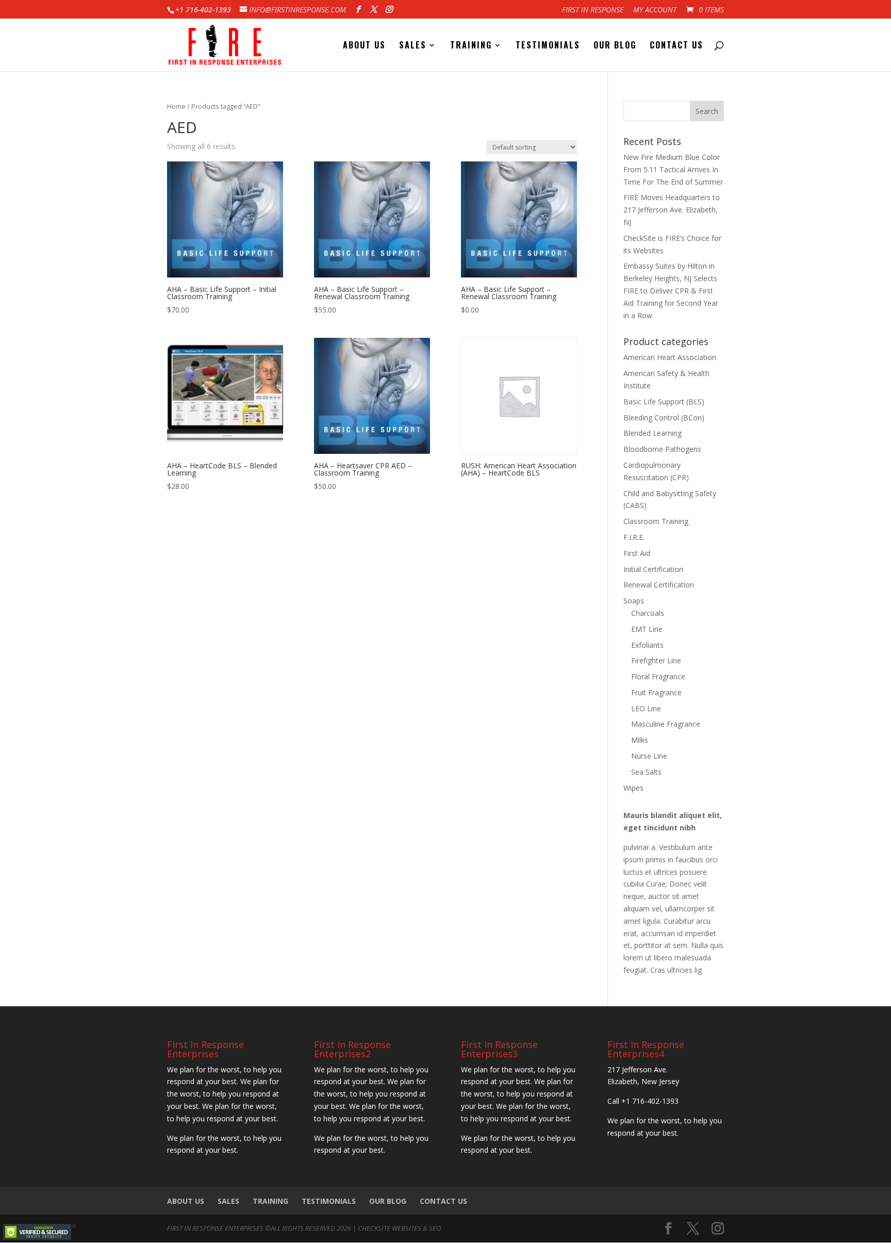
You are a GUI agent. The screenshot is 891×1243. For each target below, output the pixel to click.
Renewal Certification (658, 585)
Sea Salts (646, 772)
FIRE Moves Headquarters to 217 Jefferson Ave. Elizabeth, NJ (671, 209)
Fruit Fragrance (656, 692)
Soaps (633, 601)
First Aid (636, 553)
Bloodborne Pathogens (662, 449)
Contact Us (676, 46)
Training (471, 46)
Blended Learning (652, 433)
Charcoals (647, 613)
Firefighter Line (656, 660)
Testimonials (548, 46)
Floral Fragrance (658, 676)
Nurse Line (649, 756)
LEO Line (646, 708)
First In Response (592, 10)
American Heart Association (669, 357)
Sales (412, 46)
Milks (639, 740)
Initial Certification (653, 569)
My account (654, 10)
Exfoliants (647, 645)
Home (176, 106)
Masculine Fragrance (665, 724)
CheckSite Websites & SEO (399, 1228)
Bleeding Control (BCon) (663, 417)
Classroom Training (655, 521)
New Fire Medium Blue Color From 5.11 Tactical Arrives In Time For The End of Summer (673, 169)
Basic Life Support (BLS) (663, 401)
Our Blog (614, 46)
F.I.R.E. (634, 537)
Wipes (633, 788)
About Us (364, 46)
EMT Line (647, 629)
